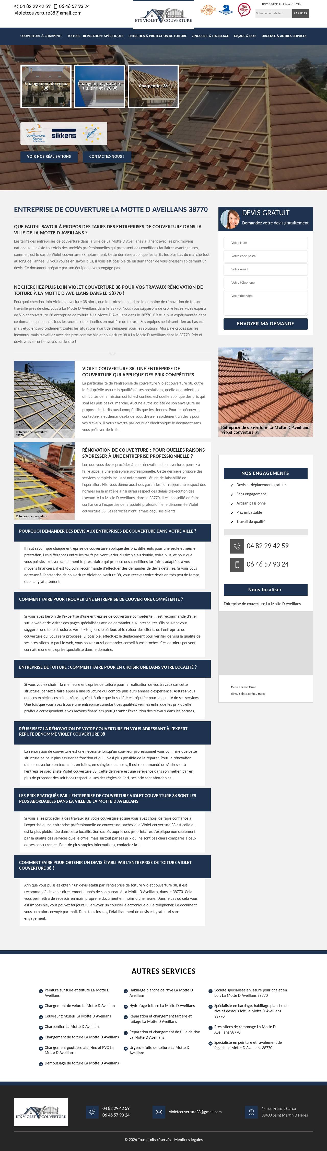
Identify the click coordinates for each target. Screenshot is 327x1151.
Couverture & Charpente (41, 36)
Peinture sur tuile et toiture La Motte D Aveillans (77, 993)
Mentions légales (188, 1140)
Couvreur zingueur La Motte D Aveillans (78, 1016)
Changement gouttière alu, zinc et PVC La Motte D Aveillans (79, 1050)
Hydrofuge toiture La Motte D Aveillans (162, 1006)
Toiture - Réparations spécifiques (95, 36)
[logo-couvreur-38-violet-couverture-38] (163, 14)
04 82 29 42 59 (35, 6)
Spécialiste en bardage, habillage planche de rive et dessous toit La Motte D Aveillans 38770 (251, 1011)
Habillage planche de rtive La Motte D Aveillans (161, 993)
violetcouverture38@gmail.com (48, 13)
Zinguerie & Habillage (210, 36)
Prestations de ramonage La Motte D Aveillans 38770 (245, 1030)
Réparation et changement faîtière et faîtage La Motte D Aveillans (161, 1019)
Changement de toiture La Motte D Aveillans (82, 1037)
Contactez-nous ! (107, 157)
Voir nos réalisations (49, 157)
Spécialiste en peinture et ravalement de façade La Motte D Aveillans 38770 (248, 1045)
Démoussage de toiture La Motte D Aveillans (82, 1063)
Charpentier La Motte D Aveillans (72, 1027)
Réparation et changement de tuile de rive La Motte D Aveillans (165, 1035)
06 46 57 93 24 (74, 6)
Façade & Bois (245, 36)
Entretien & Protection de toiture (158, 36)
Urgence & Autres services (284, 36)
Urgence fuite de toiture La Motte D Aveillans (159, 1050)
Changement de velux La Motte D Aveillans (80, 1006)
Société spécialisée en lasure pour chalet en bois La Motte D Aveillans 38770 (250, 993)
